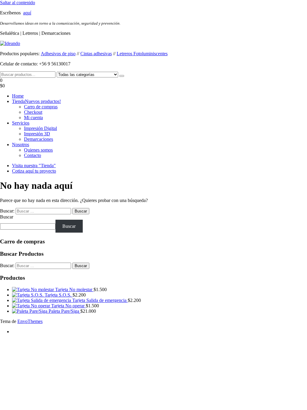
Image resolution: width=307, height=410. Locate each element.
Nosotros (20, 144)
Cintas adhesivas (96, 53)
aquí (27, 12)
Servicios (20, 122)
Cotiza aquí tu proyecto (34, 170)
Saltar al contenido (17, 2)
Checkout (33, 112)
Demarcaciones (38, 139)
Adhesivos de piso (58, 53)
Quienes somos (38, 149)
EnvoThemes (30, 321)
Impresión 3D (37, 133)
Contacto (32, 155)
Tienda (36, 101)
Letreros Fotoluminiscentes (142, 53)
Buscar (6, 216)
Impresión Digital (40, 128)
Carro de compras (41, 106)
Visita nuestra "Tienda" (34, 165)
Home (18, 95)
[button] (153, 83)
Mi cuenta (33, 117)
